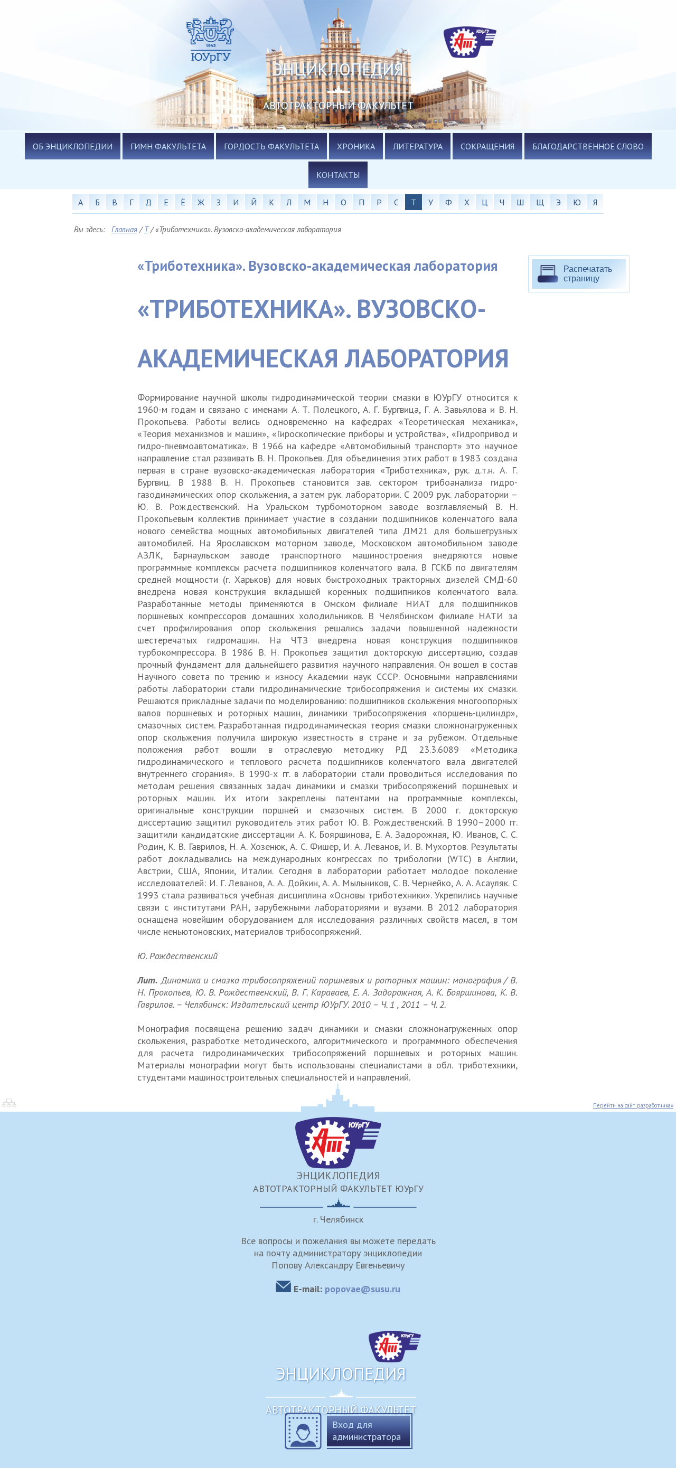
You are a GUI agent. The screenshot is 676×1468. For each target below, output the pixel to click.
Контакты (338, 174)
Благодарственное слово (588, 146)
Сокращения (487, 146)
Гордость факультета (271, 146)
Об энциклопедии (72, 146)
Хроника (356, 146)
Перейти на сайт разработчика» (633, 1105)
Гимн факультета (168, 146)
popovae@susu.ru (362, 1289)
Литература (418, 146)
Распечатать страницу (588, 273)
